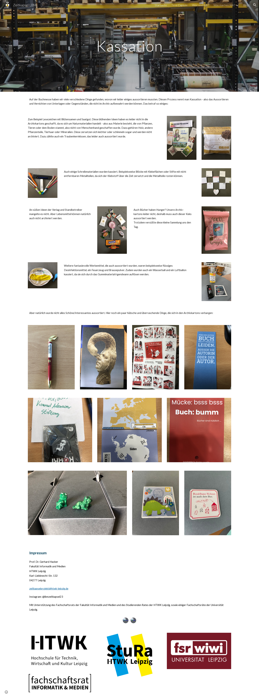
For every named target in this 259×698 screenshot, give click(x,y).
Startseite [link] (161, 5)
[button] (255, 5)
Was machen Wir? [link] (224, 5)
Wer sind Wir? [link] (200, 5)
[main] (129, 46)
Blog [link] (245, 5)
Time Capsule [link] (179, 5)
